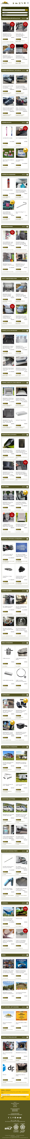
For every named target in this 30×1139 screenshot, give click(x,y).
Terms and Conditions (15, 1108)
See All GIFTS (5, 145)
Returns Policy (15, 1110)
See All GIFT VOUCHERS (20, 1030)
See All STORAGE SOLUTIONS (8, 41)
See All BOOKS (5, 978)
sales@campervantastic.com (16, 1114)
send (28, 1098)
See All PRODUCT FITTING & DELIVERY (8, 1030)
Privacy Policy (15, 1109)
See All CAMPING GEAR (7, 718)
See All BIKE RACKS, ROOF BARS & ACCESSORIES (8, 561)
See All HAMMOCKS (6, 926)
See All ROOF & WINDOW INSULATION (7, 63)
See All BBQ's (5, 666)
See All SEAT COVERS (7, 531)
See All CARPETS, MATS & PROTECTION (20, 41)
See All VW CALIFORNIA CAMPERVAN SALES (7, 93)
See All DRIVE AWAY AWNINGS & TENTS (21, 874)
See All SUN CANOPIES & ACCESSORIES (7, 770)
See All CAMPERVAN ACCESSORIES (6, 197)
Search (3, 8)
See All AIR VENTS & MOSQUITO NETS (8, 457)
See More (24, 18)
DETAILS (5, 39)
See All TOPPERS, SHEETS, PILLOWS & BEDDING (7, 405)
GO (26, 10)
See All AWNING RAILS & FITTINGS (7, 822)
